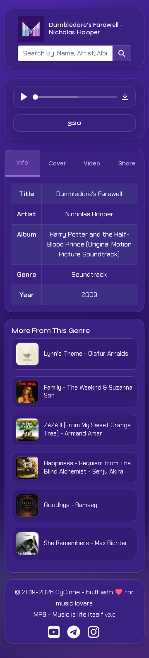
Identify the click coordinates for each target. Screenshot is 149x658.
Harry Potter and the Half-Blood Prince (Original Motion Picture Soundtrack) (89, 244)
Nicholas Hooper (89, 214)
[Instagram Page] (93, 634)
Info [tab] (22, 162)
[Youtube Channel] (54, 634)
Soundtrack (89, 274)
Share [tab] (126, 163)
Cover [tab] (57, 163)
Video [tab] (92, 163)
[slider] (75, 97)
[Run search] (121, 53)
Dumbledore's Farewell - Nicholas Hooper (85, 28)
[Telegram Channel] (73, 634)
